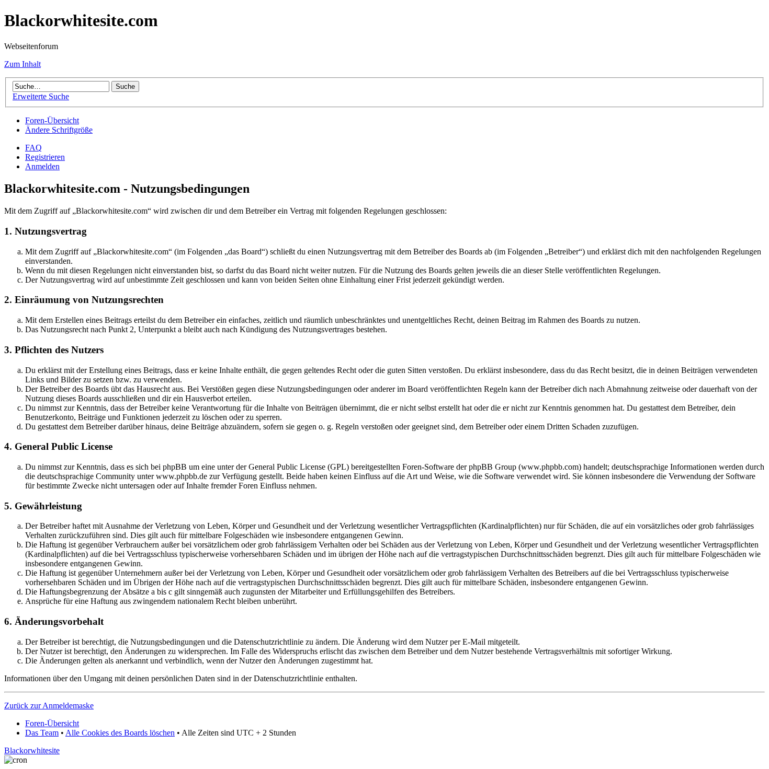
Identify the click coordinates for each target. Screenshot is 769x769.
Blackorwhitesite (32, 750)
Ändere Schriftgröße (59, 129)
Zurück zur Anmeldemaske (49, 705)
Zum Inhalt (22, 64)
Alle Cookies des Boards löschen (120, 732)
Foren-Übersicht (52, 120)
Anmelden (42, 166)
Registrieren (45, 157)
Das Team (42, 732)
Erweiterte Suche (41, 96)
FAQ (33, 147)
